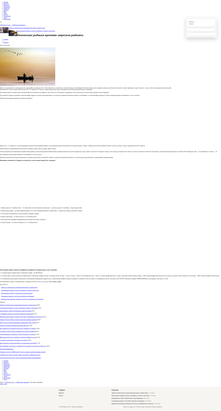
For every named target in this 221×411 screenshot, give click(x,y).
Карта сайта (3, 384)
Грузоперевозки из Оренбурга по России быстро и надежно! (18, 334)
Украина (5, 10)
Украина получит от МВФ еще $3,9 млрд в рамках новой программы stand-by (23, 352)
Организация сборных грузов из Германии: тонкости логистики (36, 31)
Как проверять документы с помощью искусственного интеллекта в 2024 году (23, 346)
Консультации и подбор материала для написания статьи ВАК (18, 343)
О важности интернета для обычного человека (14, 340)
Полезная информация (6, 349)
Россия (5, 14)
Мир (4, 11)
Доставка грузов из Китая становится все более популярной (17, 331)
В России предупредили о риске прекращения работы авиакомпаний (20, 358)
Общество (6, 8)
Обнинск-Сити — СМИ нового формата (17, 382)
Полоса (61, 395)
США (5, 13)
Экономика (6, 7)
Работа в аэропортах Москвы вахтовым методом (14, 325)
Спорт (5, 17)
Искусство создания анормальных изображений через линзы (18, 322)
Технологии (7, 16)
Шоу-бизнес (7, 19)
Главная (5, 2)
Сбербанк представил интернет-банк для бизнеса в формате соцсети (20, 355)
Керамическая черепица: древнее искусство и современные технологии (22, 299)
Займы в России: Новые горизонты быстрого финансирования (18, 319)
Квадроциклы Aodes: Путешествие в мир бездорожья (16, 293)
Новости (6, 3)
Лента (5, 379)
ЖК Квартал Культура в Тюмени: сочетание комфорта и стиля (18, 337)
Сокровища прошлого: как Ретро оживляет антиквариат (17, 296)
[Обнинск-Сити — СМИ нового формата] (12, 25)
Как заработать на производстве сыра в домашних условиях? (18, 328)
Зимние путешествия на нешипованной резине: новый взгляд (27, 28)
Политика (6, 5)
